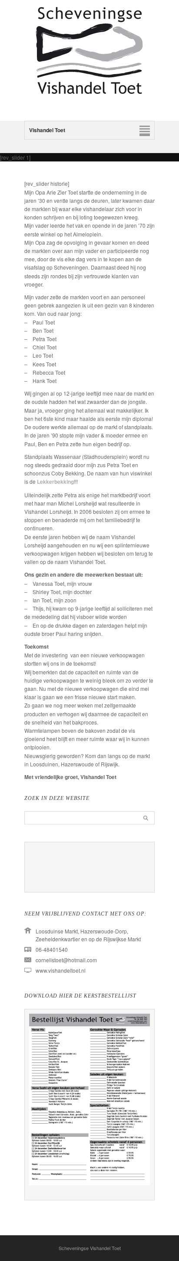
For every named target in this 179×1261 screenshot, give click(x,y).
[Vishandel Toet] (89, 103)
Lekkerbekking (55, 481)
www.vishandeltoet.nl (61, 970)
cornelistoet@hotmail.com (66, 960)
